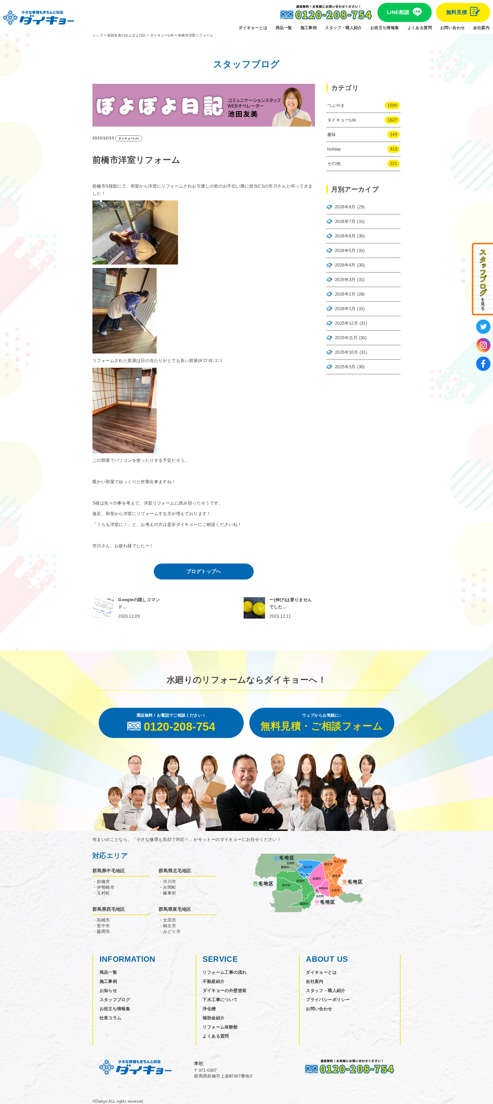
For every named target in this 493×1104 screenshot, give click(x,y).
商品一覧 (284, 27)
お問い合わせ (452, 27)
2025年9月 (345, 366)
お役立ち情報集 (384, 27)
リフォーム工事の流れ (224, 972)
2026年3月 (345, 279)
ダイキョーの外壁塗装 (224, 990)
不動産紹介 (214, 981)
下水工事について (220, 999)
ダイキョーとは (253, 27)
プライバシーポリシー (328, 999)
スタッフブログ (115, 999)
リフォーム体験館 (220, 1026)
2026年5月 (345, 250)
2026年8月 (345, 206)
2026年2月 (345, 294)
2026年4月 (345, 265)
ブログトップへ (203, 571)
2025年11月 (346, 337)
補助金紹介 (214, 1017)
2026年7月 (345, 221)
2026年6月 (345, 235)
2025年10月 (346, 352)
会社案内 (481, 27)
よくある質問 (419, 27)
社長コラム (111, 1017)
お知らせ (108, 990)
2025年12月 (346, 323)
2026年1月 (345, 308)
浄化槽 (209, 1008)
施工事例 (308, 27)
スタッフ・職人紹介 (343, 27)
